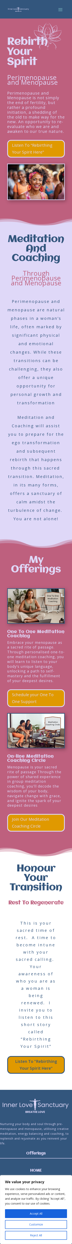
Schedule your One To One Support (33, 698)
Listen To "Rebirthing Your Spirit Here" (32, 148)
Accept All (36, 1213)
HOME (36, 1171)
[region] (36, 1209)
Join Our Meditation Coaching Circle (30, 823)
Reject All (36, 1235)
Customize (36, 1224)
